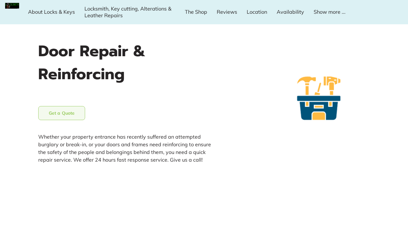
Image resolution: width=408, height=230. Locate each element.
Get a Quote (62, 113)
